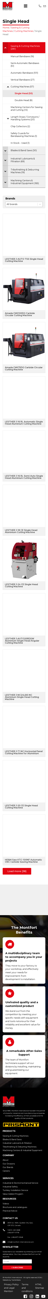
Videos (6, 1203)
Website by (7, 1280)
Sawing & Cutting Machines (15, 1136)
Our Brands (8, 1167)
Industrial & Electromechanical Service (20, 1183)
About (5, 1160)
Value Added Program (13, 1194)
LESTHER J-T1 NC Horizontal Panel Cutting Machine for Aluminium (24, 752)
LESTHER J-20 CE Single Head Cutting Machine (21, 806)
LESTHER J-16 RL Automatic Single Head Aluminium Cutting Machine (24, 422)
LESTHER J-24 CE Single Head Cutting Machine (21, 585)
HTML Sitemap (39, 1286)
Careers (6, 1171)
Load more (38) (16, 871)
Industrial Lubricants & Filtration (17, 1143)
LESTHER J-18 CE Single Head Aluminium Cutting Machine (21, 531)
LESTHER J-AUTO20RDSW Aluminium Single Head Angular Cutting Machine (22, 640)
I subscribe (17, 1267)
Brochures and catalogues (15, 1207)
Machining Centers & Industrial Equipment (22, 1150)
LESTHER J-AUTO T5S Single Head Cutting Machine (24, 260)
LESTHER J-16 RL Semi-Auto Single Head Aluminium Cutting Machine (24, 477)
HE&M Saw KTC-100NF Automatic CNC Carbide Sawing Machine (23, 861)
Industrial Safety (10, 1187)
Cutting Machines (23, 31)
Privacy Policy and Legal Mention (11, 1288)
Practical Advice (10, 1211)
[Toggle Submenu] (5, 47)
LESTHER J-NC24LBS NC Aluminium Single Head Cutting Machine (22, 697)
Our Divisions (9, 1164)
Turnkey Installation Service (15, 1190)
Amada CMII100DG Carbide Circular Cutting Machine (20, 314)
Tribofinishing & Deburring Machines (19, 1147)
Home (6, 27)
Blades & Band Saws (12, 1139)
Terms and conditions (27, 1288)
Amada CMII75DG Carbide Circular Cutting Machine (24, 368)
